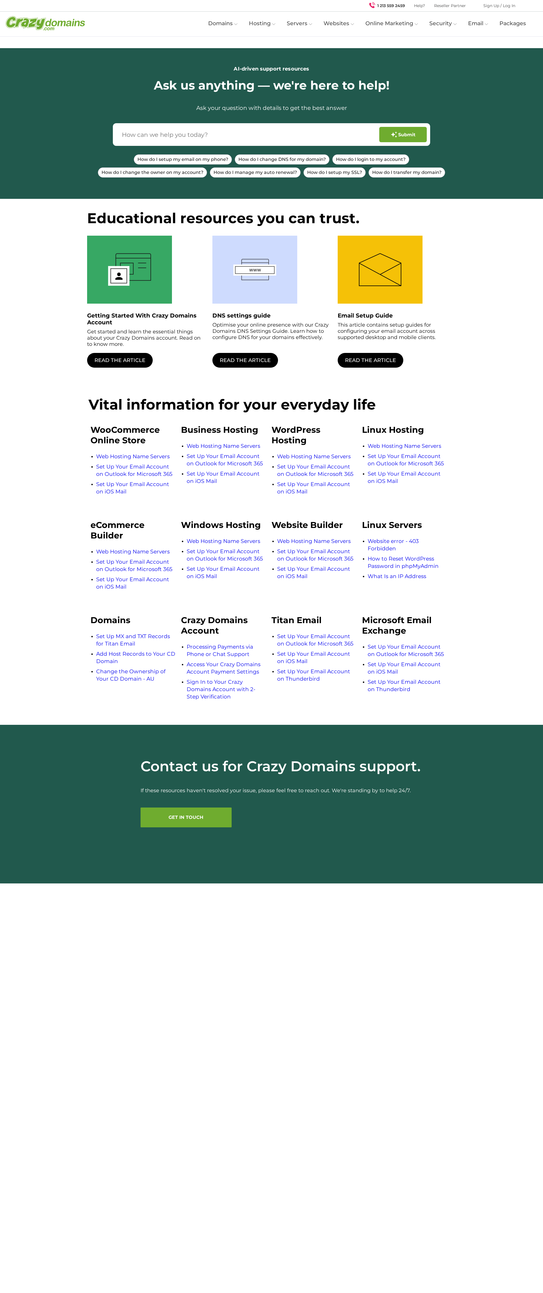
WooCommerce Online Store (125, 435)
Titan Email (297, 620)
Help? (419, 5)
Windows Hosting (221, 525)
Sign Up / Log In (499, 5)
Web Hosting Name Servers (133, 456)
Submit (406, 134)
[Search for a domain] (527, 6)
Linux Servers (392, 525)
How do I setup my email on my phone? (182, 159)
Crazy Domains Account (214, 625)
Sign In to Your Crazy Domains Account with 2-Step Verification (221, 689)
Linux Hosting (393, 430)
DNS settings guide (241, 315)
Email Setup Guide (365, 315)
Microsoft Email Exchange (397, 625)
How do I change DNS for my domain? (282, 159)
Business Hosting (219, 430)
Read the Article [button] (119, 360)
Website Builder (307, 525)
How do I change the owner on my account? (152, 172)
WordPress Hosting (296, 435)
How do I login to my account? (371, 159)
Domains (110, 620)
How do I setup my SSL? (334, 172)
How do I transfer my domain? (406, 172)
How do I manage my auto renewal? (255, 172)
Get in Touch (186, 817)
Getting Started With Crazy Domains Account (142, 319)
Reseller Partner (450, 5)
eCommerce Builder (117, 530)
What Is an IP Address (397, 576)
